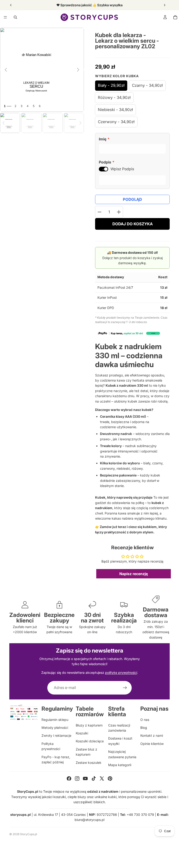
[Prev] (3, 122)
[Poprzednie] (6, 70)
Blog (143, 728)
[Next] (80, 122)
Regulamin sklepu (54, 720)
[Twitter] (102, 778)
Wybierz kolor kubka (117, 76)
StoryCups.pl (28, 834)
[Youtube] (85, 778)
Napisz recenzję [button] (133, 573)
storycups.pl (20, 815)
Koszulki (82, 733)
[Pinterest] (110, 778)
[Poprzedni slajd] (11, 5)
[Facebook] (69, 778)
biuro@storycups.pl (89, 820)
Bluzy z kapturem (89, 725)
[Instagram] (77, 778)
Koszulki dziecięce (90, 741)
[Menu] (5, 17)
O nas (144, 720)
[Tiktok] (93, 778)
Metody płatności (54, 728)
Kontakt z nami (151, 735)
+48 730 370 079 (140, 815)
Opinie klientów (152, 744)
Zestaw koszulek (88, 763)
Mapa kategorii (119, 765)
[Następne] (78, 70)
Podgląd (132, 199)
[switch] (103, 169)
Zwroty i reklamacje (56, 735)
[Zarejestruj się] (125, 688)
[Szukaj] (15, 17)
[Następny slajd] (164, 5)
